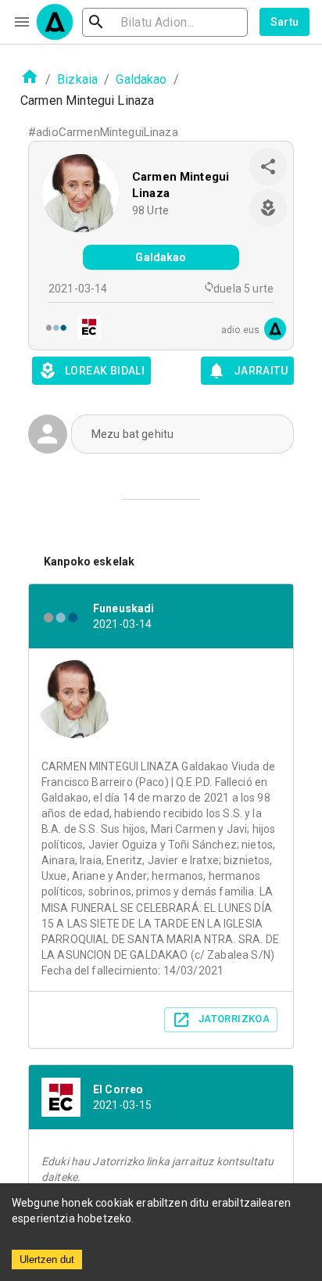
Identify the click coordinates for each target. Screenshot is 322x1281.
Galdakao (141, 79)
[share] (268, 166)
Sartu (284, 22)
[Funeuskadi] (51, 329)
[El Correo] (84, 329)
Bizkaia (77, 79)
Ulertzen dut (47, 1259)
